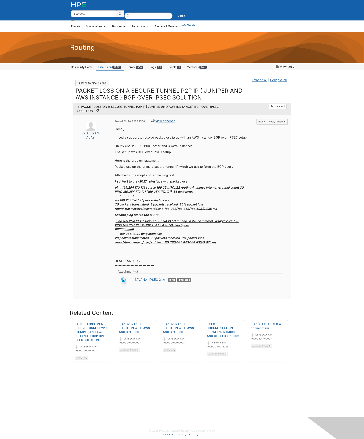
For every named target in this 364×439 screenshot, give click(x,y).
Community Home (82, 67)
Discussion (109, 67)
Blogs (155, 67)
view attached (165, 121)
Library (134, 67)
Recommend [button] (278, 106)
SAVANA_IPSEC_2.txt (150, 279)
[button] (96, 26)
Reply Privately (277, 121)
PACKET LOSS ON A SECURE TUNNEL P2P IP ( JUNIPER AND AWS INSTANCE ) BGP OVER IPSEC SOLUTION (91, 332)
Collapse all (278, 80)
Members (196, 67)
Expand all (259, 80)
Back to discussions (93, 83)
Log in (182, 15)
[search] (120, 13)
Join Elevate (188, 25)
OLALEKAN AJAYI (88, 346)
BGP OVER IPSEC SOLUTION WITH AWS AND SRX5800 (134, 328)
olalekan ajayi (219, 342)
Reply (261, 121)
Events (174, 67)
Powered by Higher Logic (182, 434)
